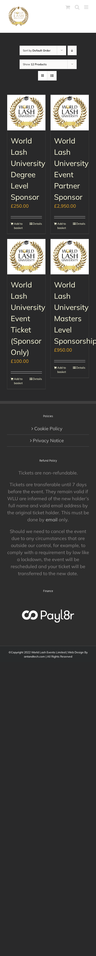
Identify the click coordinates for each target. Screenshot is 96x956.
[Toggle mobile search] (77, 7)
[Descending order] (72, 50)
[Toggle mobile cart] (67, 7)
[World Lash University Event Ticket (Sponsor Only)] (26, 257)
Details (37, 223)
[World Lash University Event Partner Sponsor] (70, 112)
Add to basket (18, 226)
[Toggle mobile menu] (86, 7)
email (52, 519)
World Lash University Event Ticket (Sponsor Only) (28, 318)
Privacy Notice (48, 440)
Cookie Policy (48, 428)
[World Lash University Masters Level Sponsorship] (70, 257)
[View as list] (51, 75)
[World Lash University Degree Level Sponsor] (26, 112)
